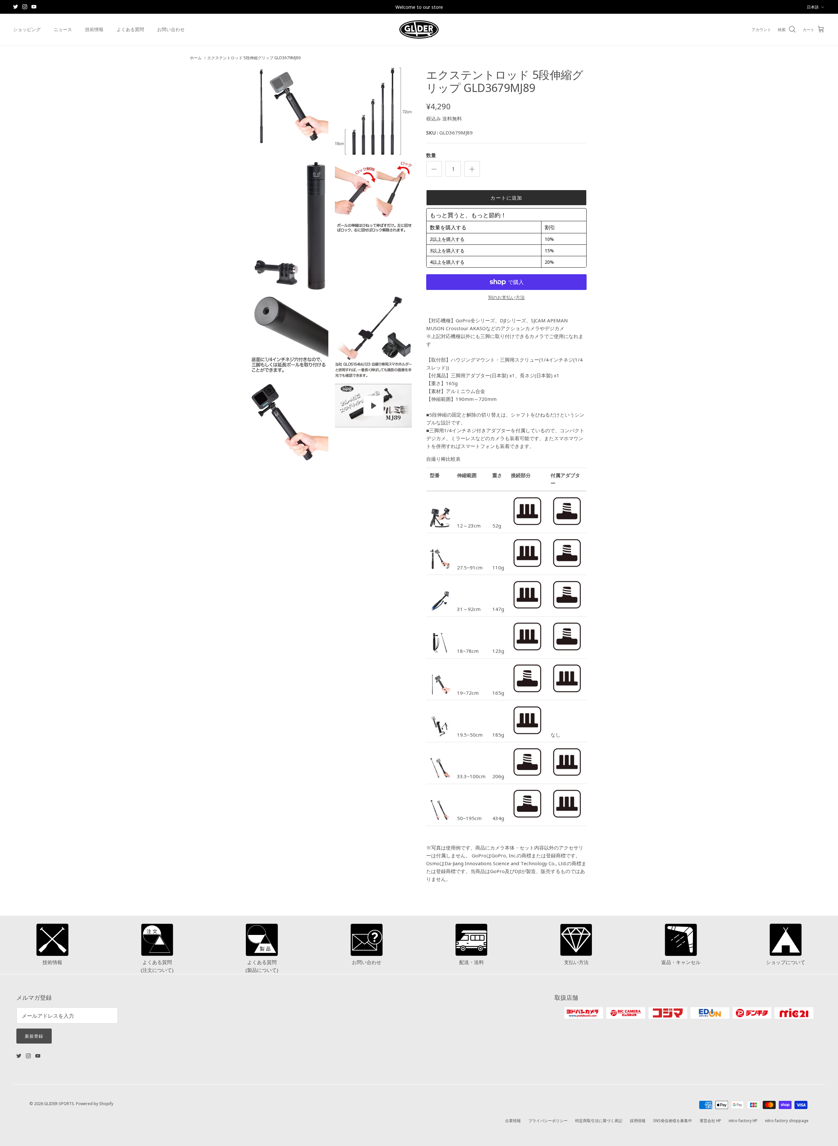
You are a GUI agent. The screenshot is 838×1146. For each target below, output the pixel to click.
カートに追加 (506, 197)
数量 (431, 155)
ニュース (63, 29)
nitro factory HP (743, 1120)
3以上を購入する (447, 250)
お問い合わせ (171, 29)
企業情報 (513, 1120)
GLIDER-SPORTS (59, 1103)
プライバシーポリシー (548, 1120)
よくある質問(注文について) (157, 965)
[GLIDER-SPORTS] (419, 29)
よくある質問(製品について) (262, 965)
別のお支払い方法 (506, 297)
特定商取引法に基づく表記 (598, 1120)
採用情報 (638, 1120)
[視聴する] (373, 406)
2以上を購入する (447, 239)
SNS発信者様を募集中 (672, 1120)
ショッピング (27, 29)
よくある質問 (130, 29)
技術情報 (94, 29)
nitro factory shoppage (787, 1120)
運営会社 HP (710, 1120)
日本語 (813, 6)
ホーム (196, 58)
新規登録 (34, 1036)
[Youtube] (33, 6)
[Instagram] (24, 6)
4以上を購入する (447, 262)
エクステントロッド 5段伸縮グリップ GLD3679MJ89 (254, 58)
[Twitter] (15, 6)
